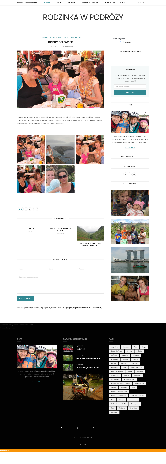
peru (133, 387)
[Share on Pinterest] (37, 209)
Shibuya (121, 400)
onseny (113, 387)
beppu (144, 347)
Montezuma (115, 379)
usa (112, 408)
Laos (124, 367)
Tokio (124, 404)
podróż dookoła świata (119, 392)
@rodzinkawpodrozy (8, 328)
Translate (128, 42)
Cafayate (114, 355)
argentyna (114, 347)
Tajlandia (114, 404)
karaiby (124, 363)
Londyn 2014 (81, 349)
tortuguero (135, 404)
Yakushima (133, 408)
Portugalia (76, 37)
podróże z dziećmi (137, 396)
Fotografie (114, 359)
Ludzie (52, 37)
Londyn (30, 229)
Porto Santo (63, 37)
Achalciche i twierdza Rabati (60, 230)
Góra (83, 445)
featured (136, 355)
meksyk (126, 375)
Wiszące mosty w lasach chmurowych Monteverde (89, 358)
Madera (140, 371)
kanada (113, 363)
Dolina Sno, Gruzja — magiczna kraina (90, 244)
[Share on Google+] (33, 209)
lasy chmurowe (136, 367)
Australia (126, 347)
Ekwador (125, 355)
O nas (122, 3)
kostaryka (114, 367)
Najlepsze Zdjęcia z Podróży (120, 383)
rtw (112, 400)
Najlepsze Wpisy (129, 379)
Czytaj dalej (130, 147)
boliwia (139, 351)
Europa (47, 3)
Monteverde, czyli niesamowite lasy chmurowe (89, 368)
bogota (129, 351)
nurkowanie (139, 383)
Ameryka (71, 3)
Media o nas (110, 3)
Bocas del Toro (116, 351)
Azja (59, 3)
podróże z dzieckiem (118, 396)
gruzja (125, 359)
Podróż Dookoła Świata (27, 3)
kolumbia (134, 363)
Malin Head (115, 375)
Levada (129, 371)
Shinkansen (133, 400)
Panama (124, 387)
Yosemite (114, 412)
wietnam (122, 408)
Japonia (135, 359)
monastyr (137, 375)
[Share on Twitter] (29, 209)
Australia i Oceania (90, 3)
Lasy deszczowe (117, 371)
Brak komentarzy (66, 46)
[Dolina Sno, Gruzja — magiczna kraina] (90, 233)
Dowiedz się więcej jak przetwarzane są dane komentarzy (80, 308)
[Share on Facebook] (26, 209)
